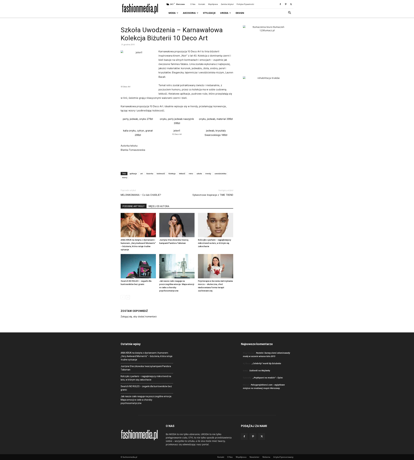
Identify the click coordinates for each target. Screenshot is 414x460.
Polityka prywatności (245, 4)
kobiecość (161, 173)
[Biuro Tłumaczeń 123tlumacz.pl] (267, 45)
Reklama (266, 457)
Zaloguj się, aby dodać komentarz (139, 316)
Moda (172, 12)
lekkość (182, 173)
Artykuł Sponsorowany (283, 457)
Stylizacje (209, 12)
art (141, 173)
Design (240, 12)
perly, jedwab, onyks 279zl (138, 118)
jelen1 (177, 130)
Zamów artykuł (227, 4)
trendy (208, 173)
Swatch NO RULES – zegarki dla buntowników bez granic (146, 388)
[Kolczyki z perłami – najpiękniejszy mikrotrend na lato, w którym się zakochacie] (215, 225)
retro (191, 173)
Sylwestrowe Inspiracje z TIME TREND (212, 194)
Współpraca (213, 4)
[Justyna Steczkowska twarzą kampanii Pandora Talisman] (177, 225)
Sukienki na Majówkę (259, 370)
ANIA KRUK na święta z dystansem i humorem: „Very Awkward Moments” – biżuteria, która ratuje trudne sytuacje (146, 356)
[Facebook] (280, 4)
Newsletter (254, 457)
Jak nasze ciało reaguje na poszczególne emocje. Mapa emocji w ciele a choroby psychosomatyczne (146, 399)
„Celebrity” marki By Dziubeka (266, 363)
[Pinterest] (285, 4)
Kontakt (201, 4)
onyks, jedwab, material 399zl (216, 118)
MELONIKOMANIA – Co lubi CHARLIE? (141, 194)
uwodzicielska (220, 173)
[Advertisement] (177, 161)
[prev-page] (123, 297)
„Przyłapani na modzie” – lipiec (268, 377)
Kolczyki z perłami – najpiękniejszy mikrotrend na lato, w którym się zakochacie (214, 243)
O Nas (192, 4)
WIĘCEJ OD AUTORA (158, 206)
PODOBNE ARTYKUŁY (134, 206)
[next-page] (128, 297)
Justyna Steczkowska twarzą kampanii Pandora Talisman (146, 368)
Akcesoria (189, 12)
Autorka (149, 173)
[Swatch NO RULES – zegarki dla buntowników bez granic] (138, 266)
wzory (124, 177)
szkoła (199, 173)
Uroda (224, 12)
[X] (291, 4)
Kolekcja (172, 173)
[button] (289, 13)
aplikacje (133, 173)
